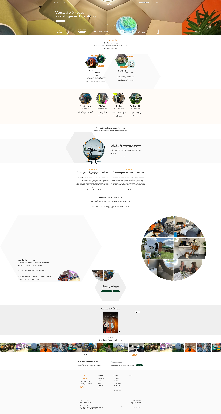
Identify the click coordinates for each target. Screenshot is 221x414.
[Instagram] (133, 355)
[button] (54, 31)
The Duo (119, 106)
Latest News (101, 385)
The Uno (102, 106)
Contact (100, 388)
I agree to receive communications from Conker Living (123, 365)
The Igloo (98, 73)
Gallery (99, 383)
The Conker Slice (135, 106)
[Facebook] (135, 355)
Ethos (99, 380)
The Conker (93, 71)
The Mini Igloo (123, 71)
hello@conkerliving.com (85, 402)
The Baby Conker (85, 106)
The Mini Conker (128, 73)
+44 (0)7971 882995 (85, 400)
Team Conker (101, 378)
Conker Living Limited (85, 405)
